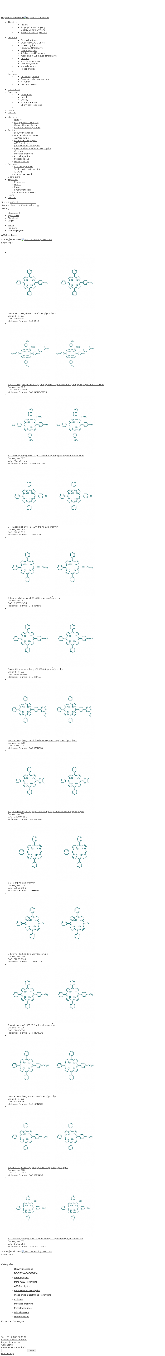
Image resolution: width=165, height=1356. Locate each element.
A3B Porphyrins (29, 50)
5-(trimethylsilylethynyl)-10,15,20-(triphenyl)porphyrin (34, 598)
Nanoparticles (28, 68)
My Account (14, 213)
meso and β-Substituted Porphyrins (39, 55)
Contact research (30, 84)
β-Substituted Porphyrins (33, 53)
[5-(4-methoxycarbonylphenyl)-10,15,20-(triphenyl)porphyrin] (52, 1165)
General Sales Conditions (14, 1339)
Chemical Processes (31, 105)
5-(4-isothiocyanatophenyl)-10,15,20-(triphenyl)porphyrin (36, 669)
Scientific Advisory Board (34, 32)
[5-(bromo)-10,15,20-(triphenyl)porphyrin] (52, 951)
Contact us (7, 1344)
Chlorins (25, 58)
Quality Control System (33, 30)
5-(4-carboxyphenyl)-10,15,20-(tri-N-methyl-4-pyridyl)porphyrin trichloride (45, 1238)
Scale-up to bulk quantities (35, 79)
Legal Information (10, 1342)
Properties (26, 94)
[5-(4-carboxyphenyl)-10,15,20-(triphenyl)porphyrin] (52, 1093)
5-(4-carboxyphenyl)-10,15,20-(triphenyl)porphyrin (33, 1096)
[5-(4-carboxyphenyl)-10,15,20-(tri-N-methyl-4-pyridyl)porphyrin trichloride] (52, 1236)
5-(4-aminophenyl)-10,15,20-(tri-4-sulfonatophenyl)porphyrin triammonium (46, 455)
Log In (11, 220)
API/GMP (25, 81)
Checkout (13, 218)
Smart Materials (29, 102)
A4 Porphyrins (28, 45)
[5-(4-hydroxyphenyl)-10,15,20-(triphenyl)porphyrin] (52, 524)
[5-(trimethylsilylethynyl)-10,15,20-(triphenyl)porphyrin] (52, 595)
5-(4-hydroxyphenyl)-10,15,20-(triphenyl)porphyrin (33, 526)
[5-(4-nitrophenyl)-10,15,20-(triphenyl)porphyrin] (52, 1022)
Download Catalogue (12, 1321)
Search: (5, 205)
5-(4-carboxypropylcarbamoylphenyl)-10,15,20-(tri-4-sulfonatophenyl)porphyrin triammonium (56, 384)
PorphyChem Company (33, 27)
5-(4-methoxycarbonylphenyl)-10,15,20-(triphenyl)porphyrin (38, 1167)
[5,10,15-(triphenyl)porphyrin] (52, 880)
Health (24, 97)
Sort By (5, 239)
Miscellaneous (28, 66)
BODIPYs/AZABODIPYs (32, 42)
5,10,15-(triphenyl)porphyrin (21, 882)
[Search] (38, 205)
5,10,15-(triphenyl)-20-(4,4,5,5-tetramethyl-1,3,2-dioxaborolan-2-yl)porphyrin (46, 811)
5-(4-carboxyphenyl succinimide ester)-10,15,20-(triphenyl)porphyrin (42, 740)
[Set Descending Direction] (37, 239)
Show (4, 242)
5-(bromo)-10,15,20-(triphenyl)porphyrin (28, 954)
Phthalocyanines (29, 63)
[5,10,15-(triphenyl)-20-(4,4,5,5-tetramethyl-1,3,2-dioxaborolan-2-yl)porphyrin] (52, 809)
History (24, 24)
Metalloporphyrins (30, 61)
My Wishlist (13, 215)
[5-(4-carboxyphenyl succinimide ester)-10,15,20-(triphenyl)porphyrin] (52, 737)
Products (12, 228)
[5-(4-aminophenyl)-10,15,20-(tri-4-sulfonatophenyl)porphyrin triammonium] (52, 453)
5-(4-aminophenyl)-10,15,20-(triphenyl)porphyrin (32, 313)
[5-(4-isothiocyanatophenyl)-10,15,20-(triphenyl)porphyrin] (52, 666)
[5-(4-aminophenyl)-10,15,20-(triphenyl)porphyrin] (52, 310)
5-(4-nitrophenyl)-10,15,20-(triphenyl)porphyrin (31, 1025)
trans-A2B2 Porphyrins (32, 48)
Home (11, 225)
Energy (24, 99)
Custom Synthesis (30, 76)
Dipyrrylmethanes (30, 40)
